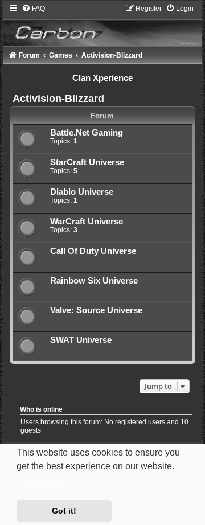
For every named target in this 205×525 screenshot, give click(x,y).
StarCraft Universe (87, 162)
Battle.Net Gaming (86, 132)
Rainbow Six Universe (94, 280)
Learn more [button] (41, 482)
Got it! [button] (64, 510)
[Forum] (103, 24)
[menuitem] (33, 9)
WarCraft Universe (86, 221)
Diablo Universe (81, 191)
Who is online (41, 409)
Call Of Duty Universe (93, 251)
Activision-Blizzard (58, 98)
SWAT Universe (81, 339)
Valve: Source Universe (96, 310)
